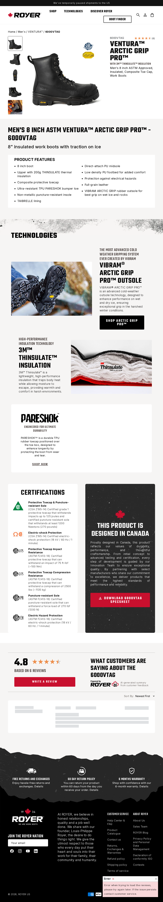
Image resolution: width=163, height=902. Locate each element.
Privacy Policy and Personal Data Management (142, 844)
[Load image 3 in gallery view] (15, 75)
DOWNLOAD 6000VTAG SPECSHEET (122, 600)
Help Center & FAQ (116, 822)
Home (11, 31)
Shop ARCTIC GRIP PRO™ (122, 322)
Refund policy (116, 858)
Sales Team (140, 826)
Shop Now (40, 464)
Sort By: (129, 696)
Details (38, 786)
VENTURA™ (35, 31)
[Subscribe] (44, 842)
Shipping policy (117, 864)
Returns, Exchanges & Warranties (115, 849)
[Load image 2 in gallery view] (15, 59)
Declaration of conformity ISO (142, 857)
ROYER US (24, 894)
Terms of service (118, 870)
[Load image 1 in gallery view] (15, 43)
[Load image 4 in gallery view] (15, 91)
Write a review (44, 681)
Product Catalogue (113, 831)
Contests (138, 864)
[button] (138, 14)
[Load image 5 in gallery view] (15, 107)
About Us (139, 820)
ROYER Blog (140, 832)
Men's (21, 31)
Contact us (114, 839)
